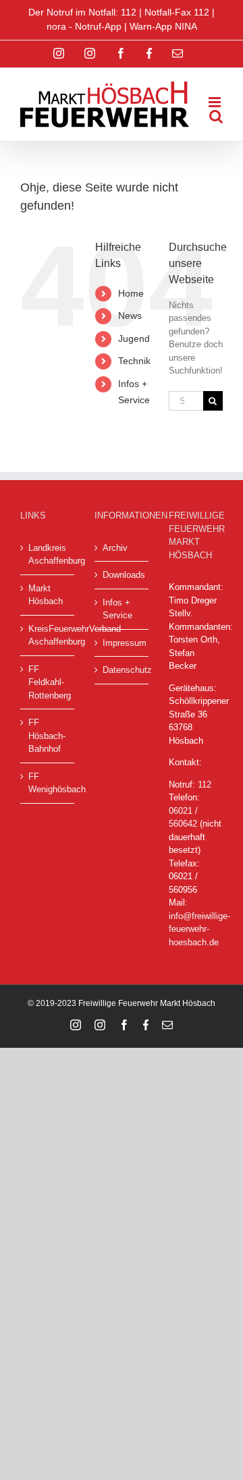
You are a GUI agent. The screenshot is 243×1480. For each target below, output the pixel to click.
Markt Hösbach (45, 595)
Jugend (134, 338)
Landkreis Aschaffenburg (48, 554)
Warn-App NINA (163, 26)
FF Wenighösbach (48, 783)
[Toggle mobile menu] (216, 102)
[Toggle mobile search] (216, 116)
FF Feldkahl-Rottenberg (48, 682)
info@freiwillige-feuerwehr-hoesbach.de (199, 929)
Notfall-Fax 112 (176, 12)
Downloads (122, 575)
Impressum (122, 643)
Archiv (115, 548)
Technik (134, 360)
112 (204, 784)
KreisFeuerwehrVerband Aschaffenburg (48, 635)
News (130, 315)
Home (131, 293)
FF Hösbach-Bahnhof (46, 735)
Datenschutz (122, 670)
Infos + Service (117, 609)
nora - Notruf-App (84, 26)
